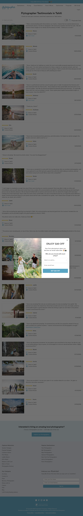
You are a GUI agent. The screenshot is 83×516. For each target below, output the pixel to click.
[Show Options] (66, 260)
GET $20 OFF (55, 271)
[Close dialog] (67, 240)
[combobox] (55, 260)
